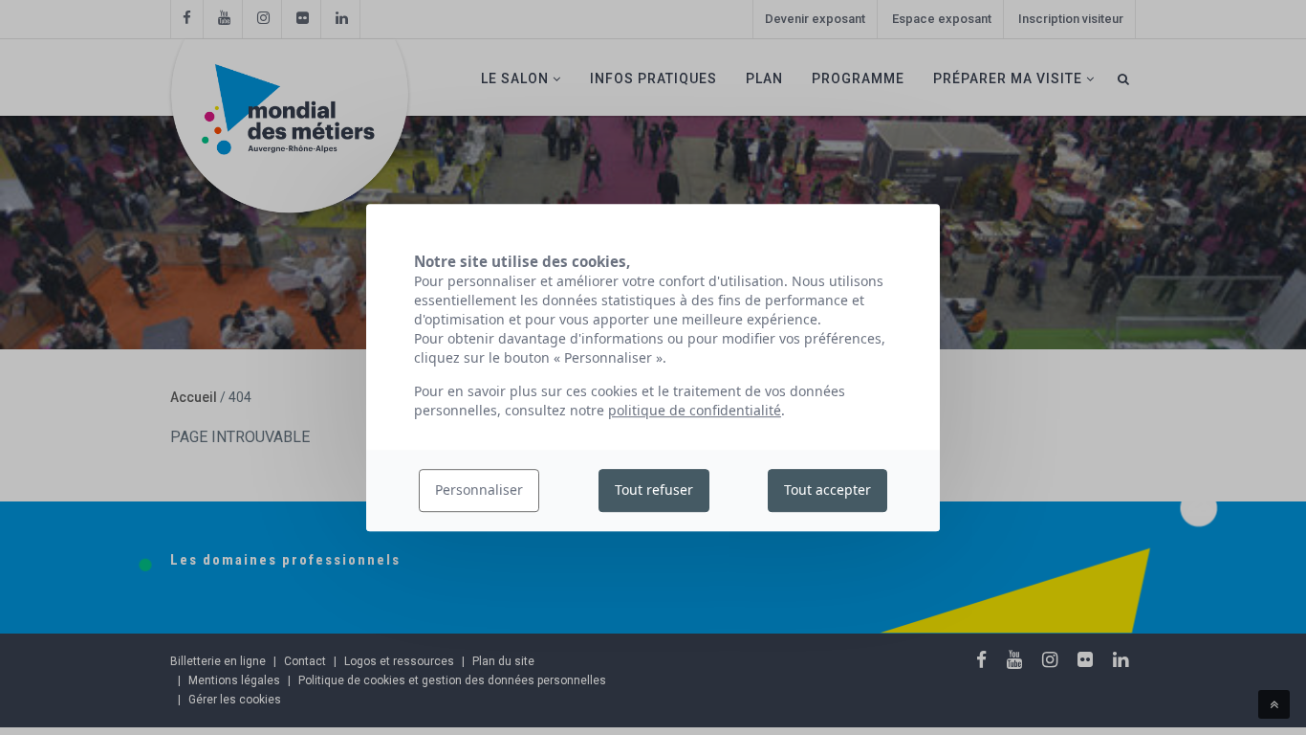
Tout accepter (827, 490)
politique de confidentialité (694, 410)
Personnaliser (479, 490)
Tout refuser (654, 490)
